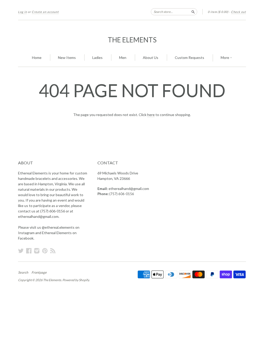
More (225, 57)
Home (37, 57)
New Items (67, 57)
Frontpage (39, 272)
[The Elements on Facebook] (29, 251)
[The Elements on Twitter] (21, 251)
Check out (238, 11)
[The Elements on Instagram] (37, 251)
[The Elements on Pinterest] (45, 251)
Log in (22, 11)
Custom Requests (189, 57)
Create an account (45, 11)
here (151, 114)
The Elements (132, 40)
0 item (218, 11)
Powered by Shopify (75, 280)
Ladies (97, 57)
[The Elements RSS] (53, 251)
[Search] (193, 11)
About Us (150, 57)
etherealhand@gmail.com (129, 188)
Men (122, 57)
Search (23, 272)
